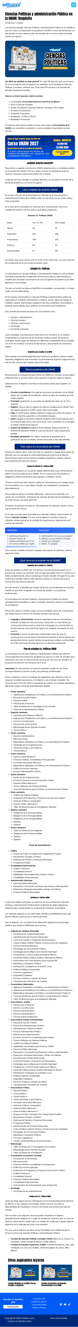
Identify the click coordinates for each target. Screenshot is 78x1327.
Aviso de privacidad (58, 1318)
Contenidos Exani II (39, 1302)
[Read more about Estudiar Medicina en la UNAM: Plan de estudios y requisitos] (23, 1272)
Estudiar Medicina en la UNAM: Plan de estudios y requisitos (22, 1284)
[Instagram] (61, 1304)
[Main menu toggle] (73, 4)
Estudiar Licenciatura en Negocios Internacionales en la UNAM (53, 1284)
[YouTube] (65, 1304)
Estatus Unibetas (39, 1308)
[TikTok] (69, 1304)
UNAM (20, 23)
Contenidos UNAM (39, 1305)
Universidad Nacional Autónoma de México (41, 102)
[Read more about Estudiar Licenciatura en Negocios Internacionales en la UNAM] (56, 1272)
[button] (13, 1306)
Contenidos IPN (39, 1299)
